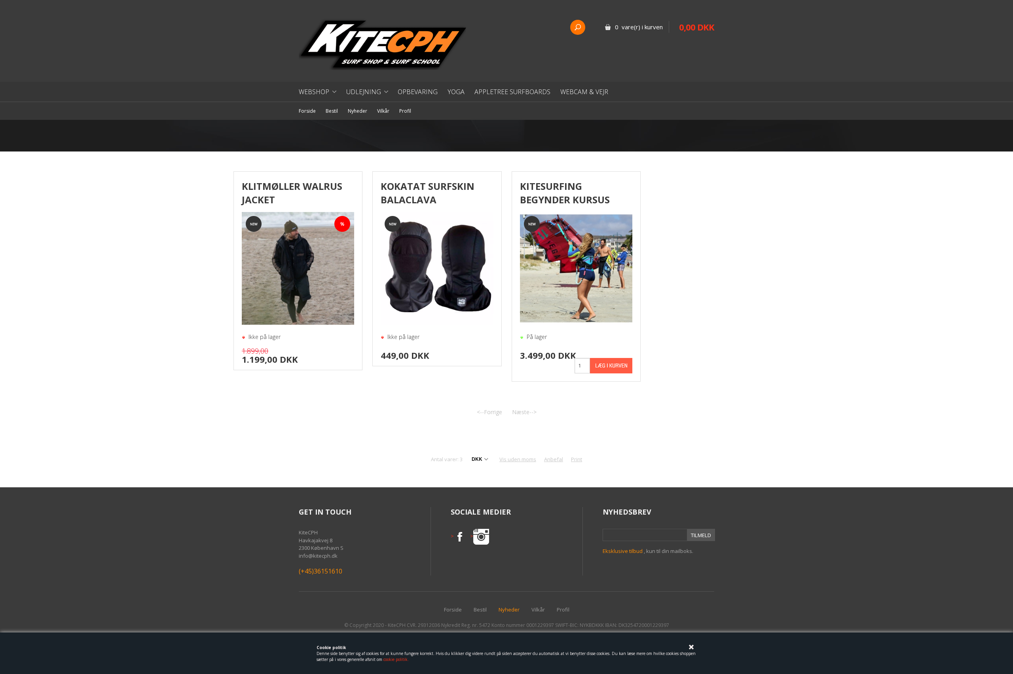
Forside (307, 111)
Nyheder (357, 111)
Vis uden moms (517, 459)
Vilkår (383, 111)
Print (576, 459)
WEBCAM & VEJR (584, 91)
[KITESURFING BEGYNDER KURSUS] (576, 267)
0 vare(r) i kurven (639, 27)
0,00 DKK (696, 27)
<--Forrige (489, 412)
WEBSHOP (314, 91)
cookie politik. (396, 659)
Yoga (456, 91)
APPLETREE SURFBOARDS (512, 91)
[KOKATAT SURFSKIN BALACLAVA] (437, 267)
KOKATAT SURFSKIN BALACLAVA (427, 193)
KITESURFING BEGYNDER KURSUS (565, 193)
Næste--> (524, 412)
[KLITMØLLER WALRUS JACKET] (298, 268)
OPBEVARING (418, 91)
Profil (405, 111)
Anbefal (553, 459)
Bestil (332, 111)
